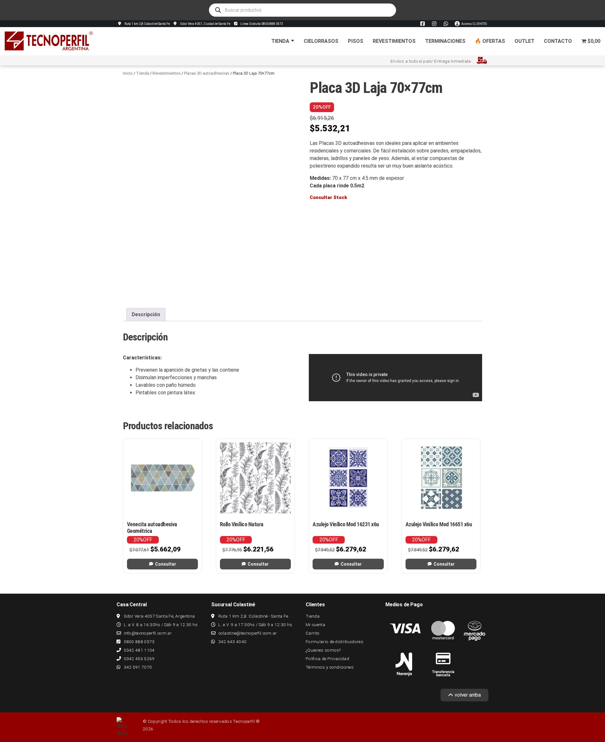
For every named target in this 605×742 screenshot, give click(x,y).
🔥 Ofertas (490, 41)
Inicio (128, 73)
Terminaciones (445, 41)
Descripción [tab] (146, 314)
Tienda (280, 41)
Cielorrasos (321, 41)
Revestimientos (394, 41)
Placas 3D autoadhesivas (206, 73)
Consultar (165, 564)
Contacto (558, 41)
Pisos (355, 41)
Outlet (524, 41)
